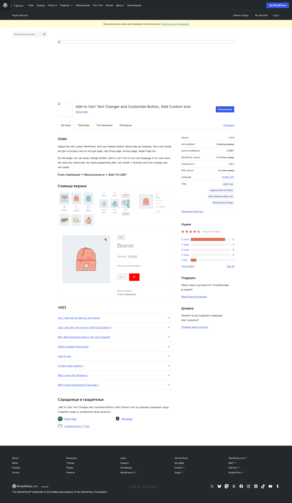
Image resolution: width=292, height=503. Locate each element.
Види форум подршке (194, 296)
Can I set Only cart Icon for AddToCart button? (84, 327)
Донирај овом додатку (194, 327)
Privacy (16, 472)
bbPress (234, 467)
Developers (126, 467)
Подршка (228, 125)
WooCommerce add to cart (221, 196)
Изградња (126, 125)
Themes (70, 463)
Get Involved (181, 458)
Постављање (104, 125)
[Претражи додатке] (44, 34)
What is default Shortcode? (73, 346)
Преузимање (225, 109)
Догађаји (179, 463)
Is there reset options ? (71, 365)
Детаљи (66, 125)
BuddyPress (236, 472)
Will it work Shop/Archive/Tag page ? (78, 385)
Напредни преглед (192, 211)
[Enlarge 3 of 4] (168, 195)
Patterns (70, 472)
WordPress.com (238, 458)
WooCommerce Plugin (223, 203)
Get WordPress (277, 5)
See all (230, 266)
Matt (232, 463)
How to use (64, 356)
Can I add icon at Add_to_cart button (79, 318)
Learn (123, 458)
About (15, 458)
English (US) (228, 177)
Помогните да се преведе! (175, 24)
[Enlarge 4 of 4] (168, 232)
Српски (44, 486)
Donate (180, 467)
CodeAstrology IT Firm (77, 426)
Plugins (69, 467)
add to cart (228, 184)
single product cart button (221, 190)
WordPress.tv (128, 472)
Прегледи (83, 125)
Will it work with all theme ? (73, 375)
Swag (179, 472)
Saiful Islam (81, 111)
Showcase (71, 458)
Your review (187, 266)
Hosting (16, 467)
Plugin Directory (20, 15)
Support (124, 463)
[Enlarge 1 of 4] (90, 195)
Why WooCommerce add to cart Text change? (84, 337)
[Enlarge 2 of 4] (129, 195)
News (15, 463)
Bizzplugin (127, 418)
